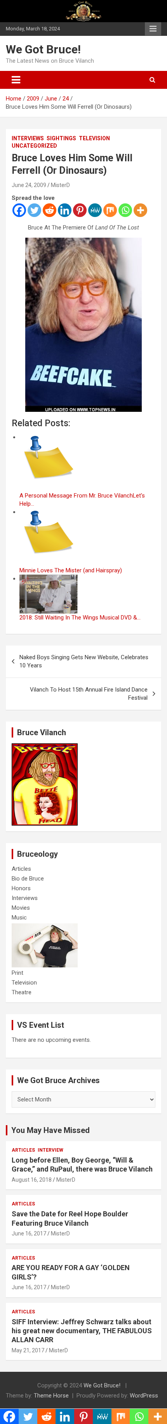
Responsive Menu (153, 28)
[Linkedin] (64, 210)
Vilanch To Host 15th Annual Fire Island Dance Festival (89, 693)
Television (94, 138)
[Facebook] (19, 210)
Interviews (28, 138)
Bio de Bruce (28, 878)
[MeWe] (95, 210)
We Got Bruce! (43, 49)
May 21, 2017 (28, 1350)
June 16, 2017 (29, 1233)
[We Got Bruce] (45, 747)
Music (19, 917)
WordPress (144, 1395)
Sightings (61, 138)
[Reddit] (49, 210)
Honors (21, 888)
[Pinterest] (80, 210)
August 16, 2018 (32, 1180)
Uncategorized (34, 146)
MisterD (60, 185)
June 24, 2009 (29, 185)
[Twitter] (34, 210)
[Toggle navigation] (16, 80)
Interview (50, 1150)
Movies (21, 907)
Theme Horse (51, 1395)
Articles (21, 868)
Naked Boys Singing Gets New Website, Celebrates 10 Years (83, 661)
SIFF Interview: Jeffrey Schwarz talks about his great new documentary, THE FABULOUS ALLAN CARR (82, 1331)
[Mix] (110, 210)
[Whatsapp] (125, 210)
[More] (140, 210)
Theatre (21, 992)
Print (17, 972)
